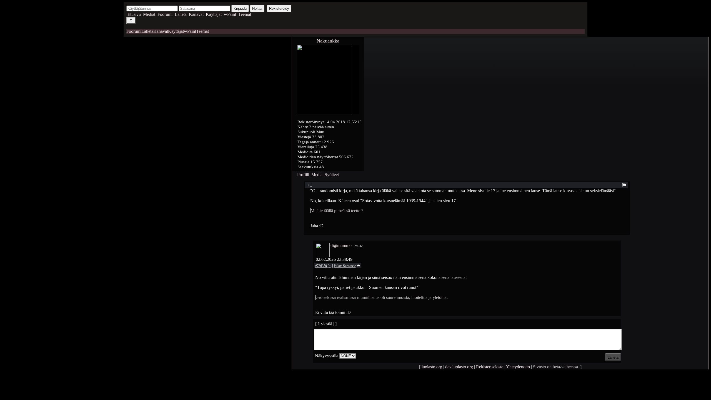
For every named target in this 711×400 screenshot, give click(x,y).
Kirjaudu (240, 8)
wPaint (230, 14)
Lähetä (181, 14)
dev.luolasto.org (459, 366)
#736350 (321, 266)
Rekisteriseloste (489, 366)
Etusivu (134, 14)
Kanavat (196, 14)
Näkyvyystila (326, 355)
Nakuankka (328, 41)
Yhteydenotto (518, 366)
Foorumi (164, 14)
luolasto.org (432, 366)
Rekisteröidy (279, 8)
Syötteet (332, 174)
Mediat (149, 14)
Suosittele (349, 266)
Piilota (338, 266)
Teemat (244, 14)
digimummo (341, 245)
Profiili (303, 174)
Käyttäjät (214, 14)
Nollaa (257, 8)
